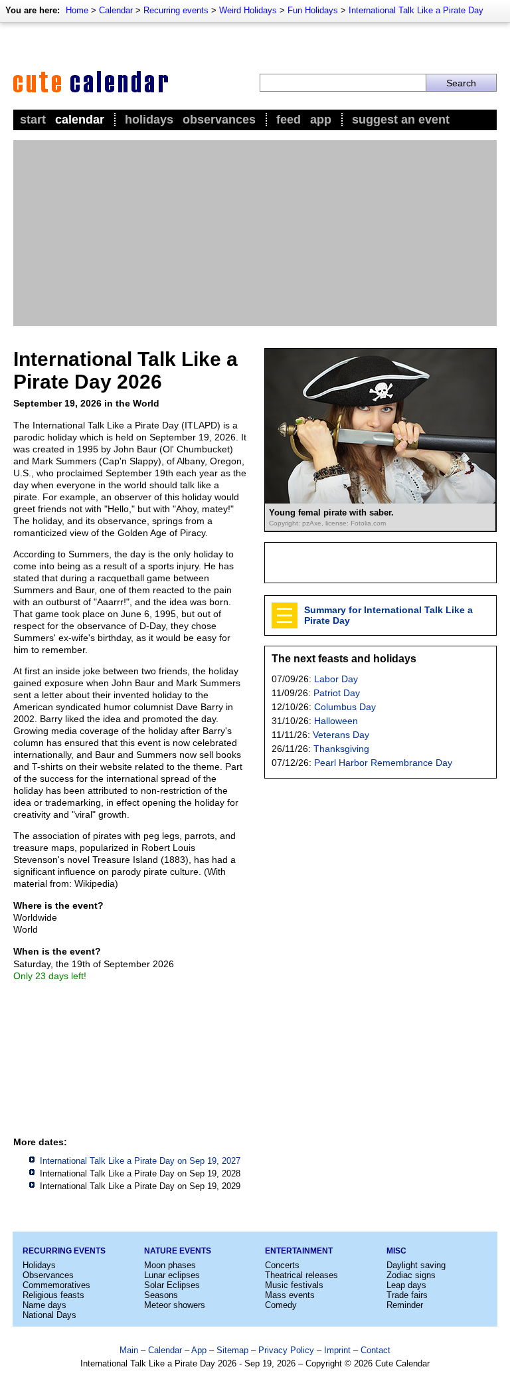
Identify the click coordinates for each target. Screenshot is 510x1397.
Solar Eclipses (172, 1285)
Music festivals (294, 1285)
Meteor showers (174, 1305)
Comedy (281, 1305)
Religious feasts (53, 1295)
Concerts (282, 1265)
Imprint (337, 1350)
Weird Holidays (248, 10)
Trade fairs (407, 1295)
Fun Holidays (313, 10)
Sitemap (232, 1350)
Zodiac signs (411, 1275)
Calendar (116, 10)
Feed (288, 119)
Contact (375, 1350)
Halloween (336, 720)
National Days (49, 1315)
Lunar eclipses (172, 1275)
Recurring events (176, 10)
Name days (44, 1305)
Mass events (290, 1295)
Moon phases (170, 1265)
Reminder (404, 1305)
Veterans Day (341, 734)
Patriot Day (336, 693)
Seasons (161, 1295)
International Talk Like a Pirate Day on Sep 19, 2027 (140, 1161)
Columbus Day (345, 706)
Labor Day (336, 679)
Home (77, 10)
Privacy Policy (286, 1350)
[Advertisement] (255, 233)
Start (33, 119)
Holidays (149, 119)
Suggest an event (401, 119)
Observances (219, 119)
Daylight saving (416, 1265)
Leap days (406, 1285)
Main (129, 1350)
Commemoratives (56, 1285)
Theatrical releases (301, 1275)
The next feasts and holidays (344, 658)
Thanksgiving (341, 748)
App (320, 119)
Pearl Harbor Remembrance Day (383, 762)
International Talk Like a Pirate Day (416, 10)
